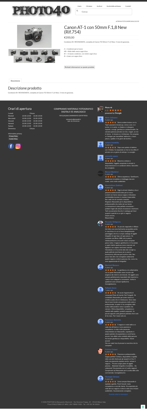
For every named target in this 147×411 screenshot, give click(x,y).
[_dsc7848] (45, 52)
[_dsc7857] (50, 59)
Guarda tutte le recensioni (118, 394)
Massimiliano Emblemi (114, 185)
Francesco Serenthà (113, 320)
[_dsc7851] (29, 59)
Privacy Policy (13, 136)
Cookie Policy (13, 139)
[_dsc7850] (19, 59)
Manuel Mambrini (112, 172)
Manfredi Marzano (112, 265)
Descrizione (15, 81)
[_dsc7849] (55, 52)
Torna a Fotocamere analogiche (128, 21)
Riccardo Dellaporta (113, 222)
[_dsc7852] (39, 59)
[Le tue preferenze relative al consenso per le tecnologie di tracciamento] (143, 407)
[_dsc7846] (24, 52)
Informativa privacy (15, 134)
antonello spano (111, 156)
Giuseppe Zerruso (112, 377)
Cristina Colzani (111, 349)
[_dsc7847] (34, 52)
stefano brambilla (112, 142)
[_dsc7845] (34, 36)
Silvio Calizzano (111, 117)
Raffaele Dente (110, 288)
